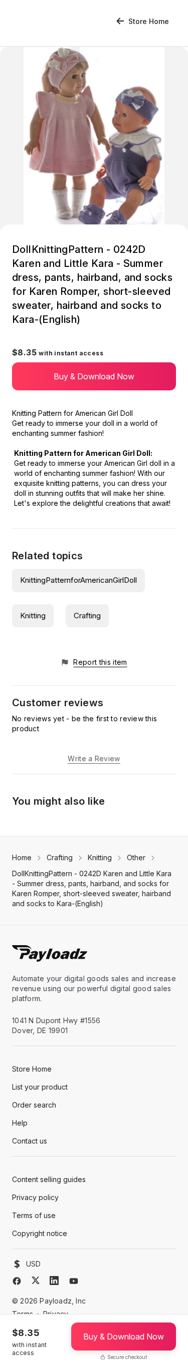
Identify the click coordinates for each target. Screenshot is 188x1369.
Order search (34, 1105)
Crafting (87, 615)
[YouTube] (74, 1281)
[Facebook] (17, 1281)
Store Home (148, 21)
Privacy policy (35, 1197)
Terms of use (34, 1215)
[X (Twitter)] (36, 1280)
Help (20, 1123)
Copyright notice (39, 1233)
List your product (40, 1087)
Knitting (33, 615)
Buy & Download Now (94, 376)
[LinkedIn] (54, 1280)
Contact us (29, 1141)
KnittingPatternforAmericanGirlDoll (78, 580)
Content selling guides (49, 1179)
